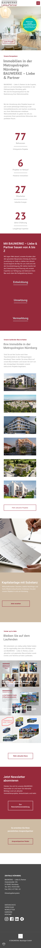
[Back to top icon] (20, 936)
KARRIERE (8, 912)
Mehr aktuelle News (20, 756)
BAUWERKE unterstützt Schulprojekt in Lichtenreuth (19, 710)
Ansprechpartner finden (20, 841)
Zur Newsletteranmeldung (20, 805)
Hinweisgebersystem (12, 893)
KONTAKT (8, 914)
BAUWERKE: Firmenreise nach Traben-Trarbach (20, 737)
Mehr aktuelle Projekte (20, 508)
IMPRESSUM (9, 907)
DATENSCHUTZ (10, 905)
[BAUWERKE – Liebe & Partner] (9, 3)
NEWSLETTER (10, 910)
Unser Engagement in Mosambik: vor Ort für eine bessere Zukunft (19, 682)
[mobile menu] (38, 3)
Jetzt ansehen (16, 603)
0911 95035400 (13, 887)
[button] (4, 944)
